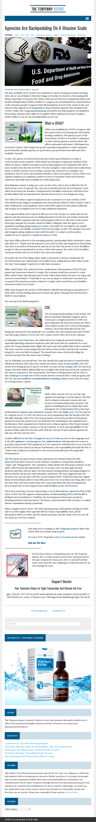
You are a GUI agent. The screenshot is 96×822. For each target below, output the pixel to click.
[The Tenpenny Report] (48, 8)
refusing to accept (18, 375)
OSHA (56, 35)
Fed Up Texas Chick (22, 90)
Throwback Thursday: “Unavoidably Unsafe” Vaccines (28, 753)
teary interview (26, 340)
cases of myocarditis (68, 363)
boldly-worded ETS (34, 228)
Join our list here (37, 543)
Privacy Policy (71, 792)
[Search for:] (45, 623)
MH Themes (34, 819)
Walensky (82, 35)
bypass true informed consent (36, 412)
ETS (22, 35)
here (36, 301)
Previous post (40, 610)
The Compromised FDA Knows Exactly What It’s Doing (29, 756)
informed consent (44, 35)
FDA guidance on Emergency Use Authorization (36, 441)
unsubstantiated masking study (50, 378)
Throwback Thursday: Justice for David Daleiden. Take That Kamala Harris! (38, 746)
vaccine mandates (68, 35)
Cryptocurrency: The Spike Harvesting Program (26, 743)
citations (14, 205)
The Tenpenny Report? (67, 528)
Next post (57, 610)
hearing (42, 110)
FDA (32, 35)
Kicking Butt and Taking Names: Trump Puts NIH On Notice (32, 750)
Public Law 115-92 (72, 412)
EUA (27, 35)
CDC (16, 35)
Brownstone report (66, 491)
